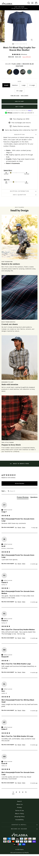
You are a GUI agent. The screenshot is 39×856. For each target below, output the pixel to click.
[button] (19, 54)
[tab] (23, 497)
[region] (19, 7)
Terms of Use (19, 810)
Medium (15, 85)
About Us (19, 804)
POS (11, 852)
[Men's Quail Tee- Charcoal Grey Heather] (10, 72)
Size (19, 81)
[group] (19, 475)
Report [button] (19, 527)
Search (19, 801)
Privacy (19, 807)
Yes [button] (16, 527)
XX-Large (19, 91)
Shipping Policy (20, 816)
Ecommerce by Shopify (22, 852)
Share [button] (23, 527)
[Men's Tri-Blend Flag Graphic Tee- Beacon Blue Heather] (16, 72)
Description (19, 134)
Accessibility (19, 819)
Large (23, 85)
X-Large (32, 85)
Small (6, 85)
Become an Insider (19, 829)
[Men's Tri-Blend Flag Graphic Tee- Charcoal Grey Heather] (23, 72)
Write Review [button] (19, 483)
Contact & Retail (19, 824)
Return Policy (19, 813)
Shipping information (19, 191)
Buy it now (19, 106)
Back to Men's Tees (21, 463)
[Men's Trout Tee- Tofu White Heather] (29, 72)
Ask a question (19, 194)
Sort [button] (3, 491)
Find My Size (15, 95)
